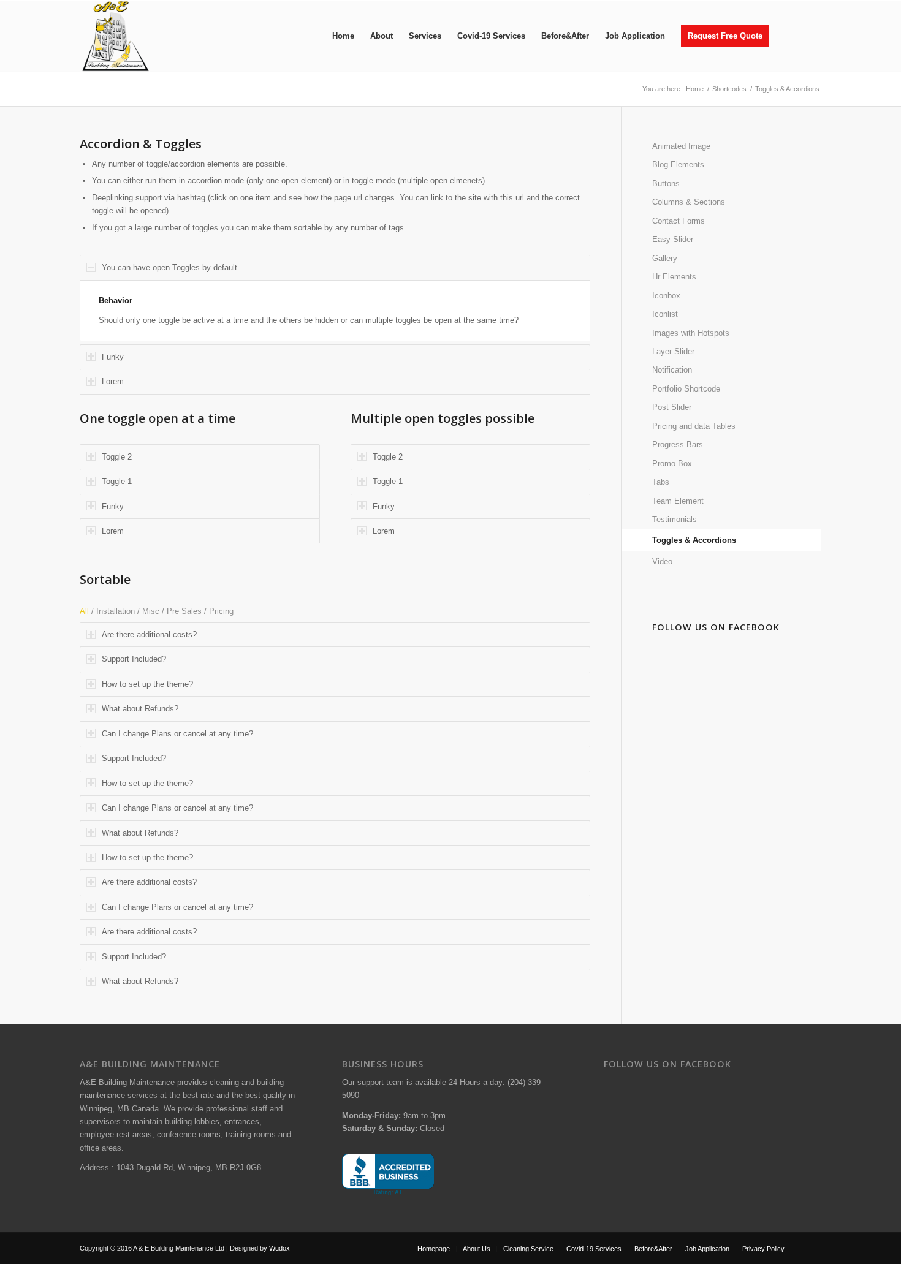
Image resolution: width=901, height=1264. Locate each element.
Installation (115, 611)
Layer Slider (673, 351)
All (84, 611)
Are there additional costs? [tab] (149, 634)
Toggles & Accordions (694, 540)
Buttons (666, 183)
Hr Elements (674, 276)
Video (662, 561)
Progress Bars (677, 444)
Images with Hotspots (690, 333)
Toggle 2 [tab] (117, 456)
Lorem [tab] (113, 381)
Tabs (660, 481)
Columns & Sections (688, 201)
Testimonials (674, 519)
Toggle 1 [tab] (117, 481)
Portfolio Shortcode (686, 388)
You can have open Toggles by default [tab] (169, 267)
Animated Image (681, 146)
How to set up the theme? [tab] (147, 684)
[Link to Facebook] (812, 35)
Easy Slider (672, 239)
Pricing (221, 611)
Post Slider (671, 407)
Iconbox (666, 295)
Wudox (279, 1248)
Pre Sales (184, 611)
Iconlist (665, 314)
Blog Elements (678, 164)
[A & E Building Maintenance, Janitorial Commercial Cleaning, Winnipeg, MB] (388, 1175)
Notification (672, 369)
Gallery (664, 258)
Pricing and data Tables (694, 426)
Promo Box (672, 463)
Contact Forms (678, 220)
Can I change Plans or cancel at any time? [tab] (177, 733)
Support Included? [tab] (134, 659)
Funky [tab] (113, 356)
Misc (150, 611)
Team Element (678, 500)
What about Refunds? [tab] (140, 708)
